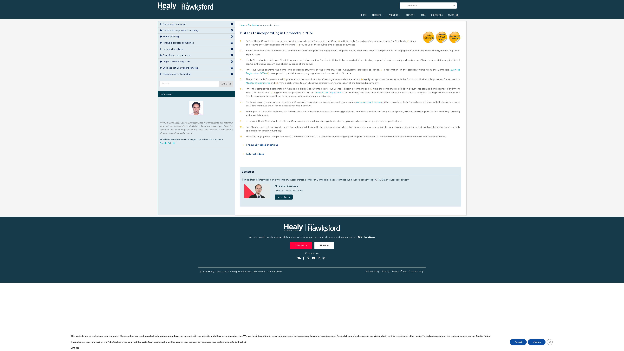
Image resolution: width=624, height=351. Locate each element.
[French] (390, 5)
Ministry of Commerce (258, 83)
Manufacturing (171, 37)
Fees (423, 15)
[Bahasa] (394, 5)
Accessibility (372, 271)
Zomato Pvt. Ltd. (168, 143)
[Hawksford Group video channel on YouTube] (313, 258)
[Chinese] (380, 5)
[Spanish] (383, 5)
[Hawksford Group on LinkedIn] (319, 258)
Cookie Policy (483, 336)
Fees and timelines (173, 49)
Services (376, 15)
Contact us (436, 15)
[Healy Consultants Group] (185, 9)
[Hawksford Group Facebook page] (304, 258)
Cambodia (252, 25)
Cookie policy (416, 271)
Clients (409, 15)
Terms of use (399, 271)
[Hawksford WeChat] (299, 258)
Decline (537, 342)
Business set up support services (180, 68)
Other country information (177, 74)
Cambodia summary (174, 24)
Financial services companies (178, 43)
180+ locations (366, 237)
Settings (75, 347)
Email (326, 246)
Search (452, 15)
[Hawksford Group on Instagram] (324, 258)
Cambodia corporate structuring (180, 30)
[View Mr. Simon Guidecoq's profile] (257, 198)
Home (364, 15)
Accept (518, 342)
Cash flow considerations (176, 55)
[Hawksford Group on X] (308, 258)
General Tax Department (328, 92)
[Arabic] (387, 5)
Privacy (386, 271)
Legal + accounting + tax (176, 62)
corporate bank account (369, 102)
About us (393, 15)
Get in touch (284, 197)
